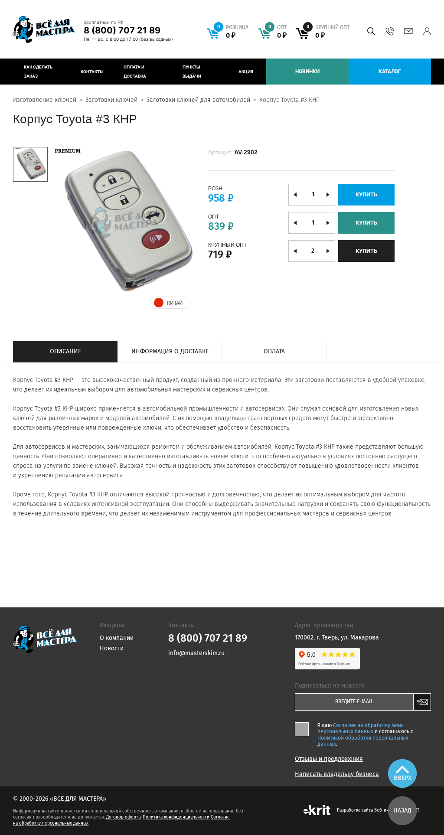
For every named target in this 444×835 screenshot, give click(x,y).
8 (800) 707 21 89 (122, 30)
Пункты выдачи (192, 71)
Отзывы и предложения (329, 759)
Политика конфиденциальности (176, 817)
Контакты (92, 71)
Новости (112, 648)
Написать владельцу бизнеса (337, 774)
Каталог (390, 71)
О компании (117, 638)
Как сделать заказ (38, 71)
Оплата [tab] (274, 351)
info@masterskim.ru (408, 31)
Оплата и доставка (135, 71)
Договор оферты (123, 817)
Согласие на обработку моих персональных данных (360, 728)
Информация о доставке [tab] (170, 351)
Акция (245, 71)
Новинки (307, 71)
